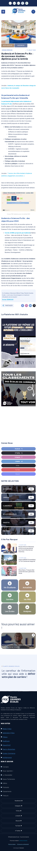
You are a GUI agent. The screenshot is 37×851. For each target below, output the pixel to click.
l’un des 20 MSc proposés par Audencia (17, 233)
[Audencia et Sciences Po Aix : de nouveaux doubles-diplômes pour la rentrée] (22, 305)
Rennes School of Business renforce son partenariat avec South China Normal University (18, 646)
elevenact (22, 847)
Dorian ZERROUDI (7, 50)
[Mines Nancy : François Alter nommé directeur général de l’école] (9, 571)
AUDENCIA (20, 45)
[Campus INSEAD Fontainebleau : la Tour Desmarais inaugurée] (9, 560)
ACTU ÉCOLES (7, 45)
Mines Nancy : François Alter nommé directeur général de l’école (26, 571)
